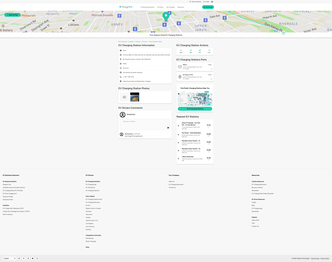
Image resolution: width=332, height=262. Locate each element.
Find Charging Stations (195, 109)
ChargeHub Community (93, 235)
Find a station (196, 2)
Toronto (144, 41)
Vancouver (89, 214)
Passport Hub (7, 184)
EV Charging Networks (93, 202)
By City (88, 205)
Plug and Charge (8, 196)
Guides (254, 202)
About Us (171, 181)
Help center (255, 220)
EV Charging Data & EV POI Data (13, 190)
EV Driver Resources (258, 199)
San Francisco (90, 226)
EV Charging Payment (92, 190)
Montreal (88, 211)
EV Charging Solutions (93, 181)
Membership (89, 238)
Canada (131, 41)
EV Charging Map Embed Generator (263, 193)
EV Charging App (91, 184)
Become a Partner (257, 187)
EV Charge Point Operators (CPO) (13, 208)
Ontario (138, 41)
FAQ (253, 223)
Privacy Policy (325, 258)
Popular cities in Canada (93, 208)
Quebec (88, 217)
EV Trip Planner (90, 187)
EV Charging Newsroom (176, 184)
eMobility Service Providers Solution (14, 187)
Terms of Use (315, 258)
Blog (253, 205)
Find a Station (90, 196)
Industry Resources (258, 181)
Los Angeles (89, 223)
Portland (88, 229)
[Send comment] (168, 128)
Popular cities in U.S (92, 220)
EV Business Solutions (9, 181)
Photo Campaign (91, 241)
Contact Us (172, 187)
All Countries (122, 41)
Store (207, 2)
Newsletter (255, 190)
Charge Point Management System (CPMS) (16, 211)
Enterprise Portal (8, 199)
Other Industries (8, 214)
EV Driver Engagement (10, 193)
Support (254, 217)
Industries (6, 205)
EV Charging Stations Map (94, 199)
